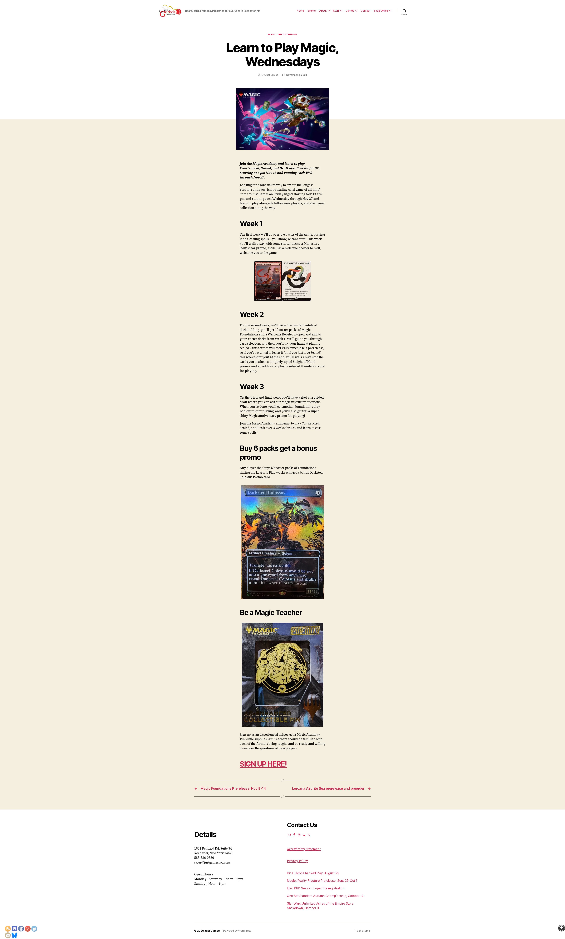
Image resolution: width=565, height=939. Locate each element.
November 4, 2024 (296, 74)
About (323, 10)
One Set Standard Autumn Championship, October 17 (325, 896)
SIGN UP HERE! (263, 764)
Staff (336, 10)
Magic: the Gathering (282, 34)
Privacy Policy (297, 861)
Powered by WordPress (237, 930)
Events (312, 10)
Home (300, 10)
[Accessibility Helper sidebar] (561, 928)
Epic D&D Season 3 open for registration (315, 888)
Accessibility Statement (304, 849)
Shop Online (381, 10)
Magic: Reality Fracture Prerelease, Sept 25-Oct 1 (322, 881)
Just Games (271, 74)
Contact (365, 10)
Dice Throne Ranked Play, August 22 (313, 873)
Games (350, 10)
